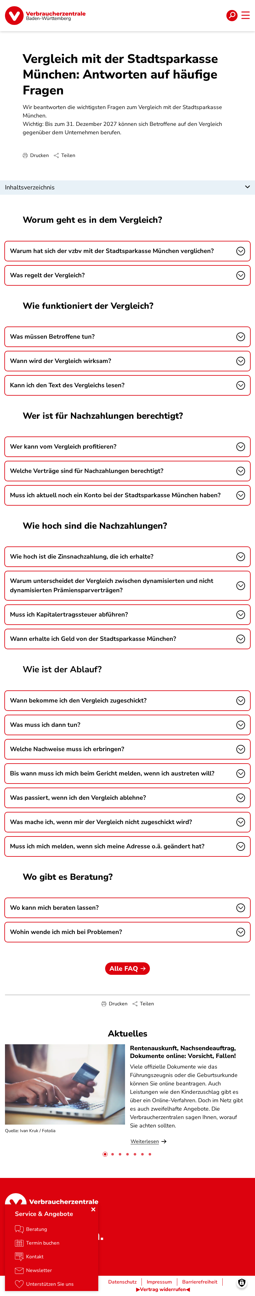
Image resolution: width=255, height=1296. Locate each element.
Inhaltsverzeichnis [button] (30, 187)
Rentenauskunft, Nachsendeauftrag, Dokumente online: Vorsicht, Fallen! (183, 1052)
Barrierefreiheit (199, 1282)
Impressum (159, 1282)
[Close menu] (93, 1209)
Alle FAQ (123, 968)
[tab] (105, 1154)
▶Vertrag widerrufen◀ (163, 1289)
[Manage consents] (241, 1282)
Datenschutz (122, 1282)
